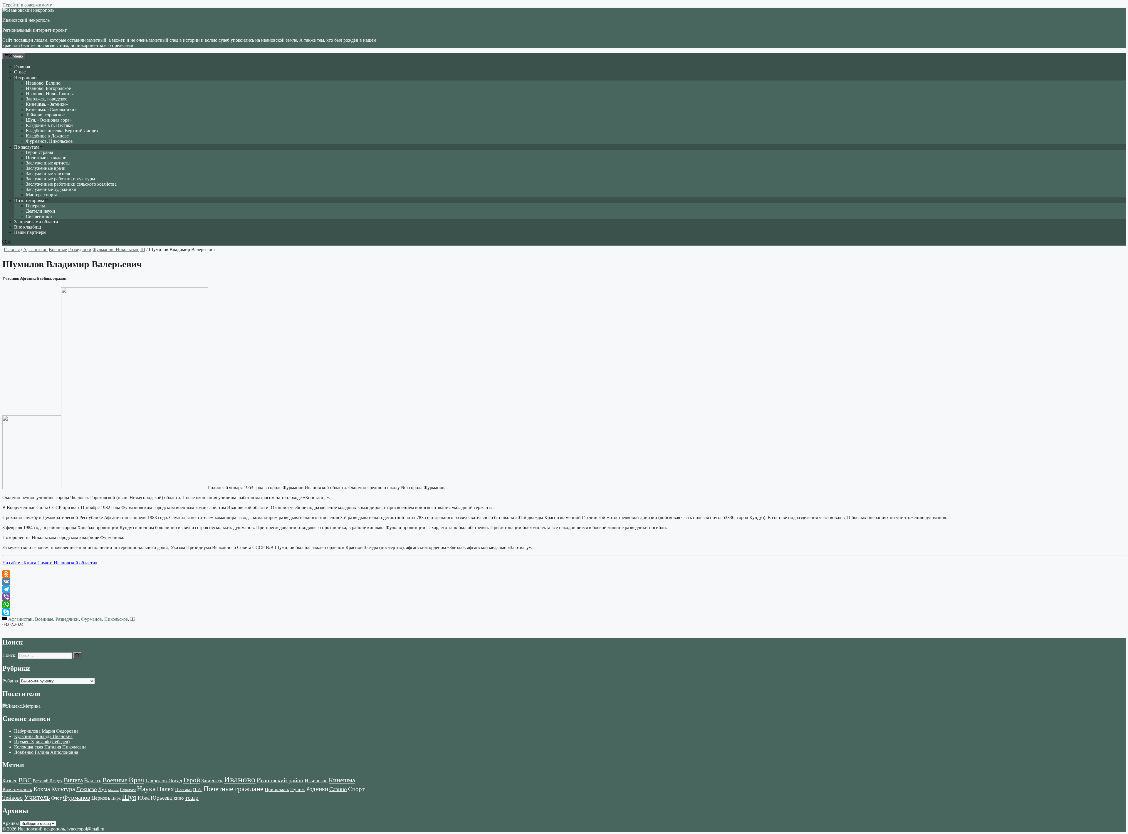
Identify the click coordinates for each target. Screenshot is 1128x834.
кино (179, 798)
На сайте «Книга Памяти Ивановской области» (50, 562)
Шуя (129, 797)
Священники (39, 216)
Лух (102, 789)
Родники (317, 789)
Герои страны (39, 152)
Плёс (197, 789)
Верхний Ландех (48, 781)
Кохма (41, 789)
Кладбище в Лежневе (47, 135)
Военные (58, 249)
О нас (20, 71)
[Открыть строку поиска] (7, 242)
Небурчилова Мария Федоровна (46, 731)
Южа (143, 798)
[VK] (564, 581)
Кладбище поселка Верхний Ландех (62, 130)
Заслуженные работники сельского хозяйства (71, 184)
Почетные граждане (46, 157)
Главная (22, 66)
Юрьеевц (161, 798)
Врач (136, 780)
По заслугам (26, 147)
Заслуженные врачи (46, 168)
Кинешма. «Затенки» (47, 104)
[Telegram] (564, 589)
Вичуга (73, 780)
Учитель (37, 797)
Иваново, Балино (43, 82)
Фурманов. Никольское (49, 141)
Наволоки (128, 790)
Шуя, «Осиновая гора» (49, 120)
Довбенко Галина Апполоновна (46, 752)
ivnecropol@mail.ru (85, 828)
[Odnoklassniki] (564, 574)
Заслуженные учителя (48, 173)
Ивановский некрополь (26, 20)
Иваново (240, 779)
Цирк (116, 798)
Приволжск (277, 789)
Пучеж (297, 789)
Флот (56, 798)
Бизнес (9, 780)
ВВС (25, 780)
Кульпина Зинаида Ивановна (43, 736)
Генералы (35, 205)
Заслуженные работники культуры (60, 178)
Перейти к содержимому (27, 4)
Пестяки (183, 789)
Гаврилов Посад (163, 780)
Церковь (100, 798)
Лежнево (86, 789)
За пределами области (36, 221)
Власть (92, 780)
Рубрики (11, 680)
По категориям (29, 200)
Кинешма (342, 780)
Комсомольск (17, 789)
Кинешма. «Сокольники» (51, 109)
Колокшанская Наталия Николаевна (50, 746)
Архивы (10, 823)
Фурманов (76, 797)
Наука (146, 788)
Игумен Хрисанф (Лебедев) (42, 741)
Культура (63, 789)
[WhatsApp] (564, 604)
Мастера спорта (41, 194)
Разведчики (79, 249)
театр (192, 797)
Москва (113, 790)
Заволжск (212, 780)
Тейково (12, 797)
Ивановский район (280, 780)
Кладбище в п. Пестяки (49, 125)
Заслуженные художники (51, 189)
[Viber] (564, 597)
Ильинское (316, 780)
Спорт (356, 789)
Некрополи (25, 77)
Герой (191, 780)
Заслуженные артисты (48, 162)
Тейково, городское (45, 114)
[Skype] (564, 612)
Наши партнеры (30, 232)
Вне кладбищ (27, 226)
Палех (165, 789)
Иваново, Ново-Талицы (50, 93)
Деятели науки (40, 211)
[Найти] (77, 655)
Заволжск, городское (46, 98)
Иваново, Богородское (48, 88)
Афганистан (35, 249)
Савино (338, 789)
